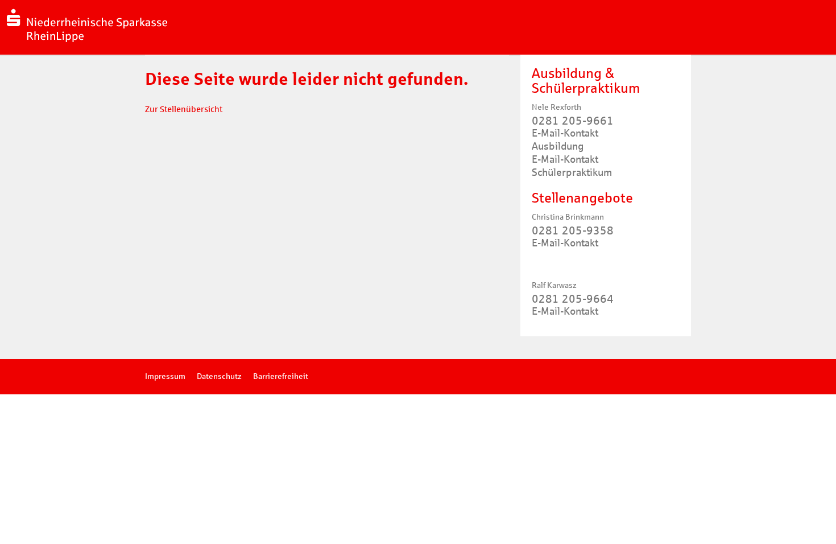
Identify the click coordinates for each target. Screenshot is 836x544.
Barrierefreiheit (280, 376)
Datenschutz (219, 376)
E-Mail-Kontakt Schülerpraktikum (572, 166)
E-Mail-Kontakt (565, 243)
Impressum (165, 376)
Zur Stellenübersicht (183, 109)
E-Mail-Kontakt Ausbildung (565, 139)
